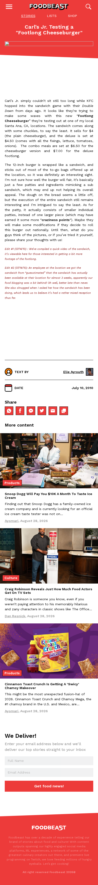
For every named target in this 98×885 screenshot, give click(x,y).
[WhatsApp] (9, 410)
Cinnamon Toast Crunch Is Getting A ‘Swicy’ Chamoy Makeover (42, 686)
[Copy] (63, 410)
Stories (28, 16)
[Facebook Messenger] (31, 410)
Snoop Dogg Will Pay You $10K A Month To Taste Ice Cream (48, 495)
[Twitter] (42, 410)
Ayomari (11, 521)
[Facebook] (20, 410)
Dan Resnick (15, 616)
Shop (72, 16)
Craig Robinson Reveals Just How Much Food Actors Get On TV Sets (48, 591)
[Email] (53, 410)
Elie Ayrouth (73, 372)
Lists (52, 16)
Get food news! (49, 786)
